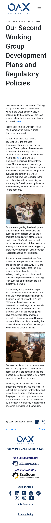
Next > (42, 429)
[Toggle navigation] (39, 8)
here (19, 158)
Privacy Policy (25, 514)
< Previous (11, 429)
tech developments (16, 21)
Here (18, 121)
